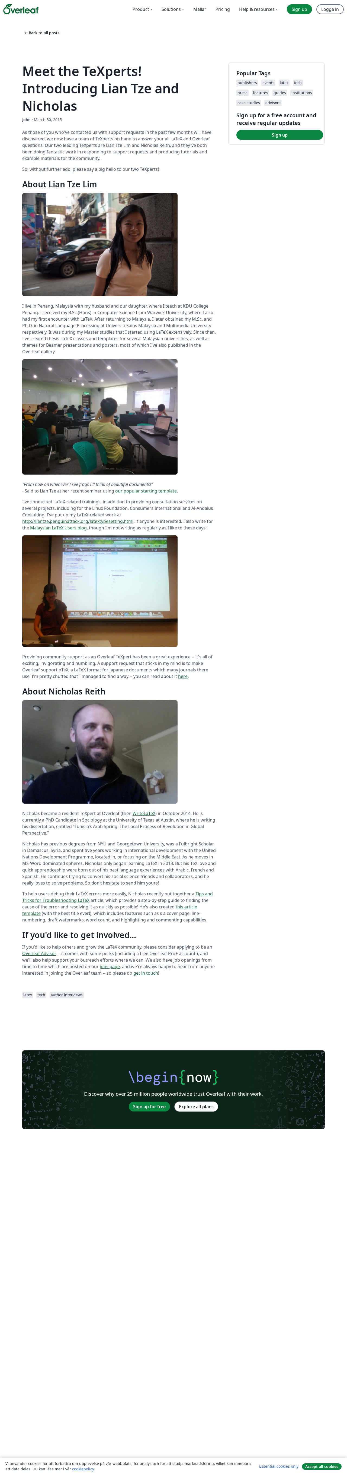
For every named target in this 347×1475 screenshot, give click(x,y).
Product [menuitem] (141, 9)
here (183, 676)
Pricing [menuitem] (223, 9)
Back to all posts (41, 32)
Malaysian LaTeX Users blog (58, 528)
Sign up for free (149, 1107)
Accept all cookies (321, 1466)
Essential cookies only (278, 1466)
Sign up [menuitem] (299, 9)
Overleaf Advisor (39, 953)
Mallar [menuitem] (199, 9)
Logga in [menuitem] (330, 9)
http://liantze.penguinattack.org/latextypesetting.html (77, 521)
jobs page (110, 966)
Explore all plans (196, 1107)
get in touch (145, 973)
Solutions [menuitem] (171, 9)
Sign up (280, 135)
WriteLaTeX (144, 813)
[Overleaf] (20, 9)
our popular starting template (146, 491)
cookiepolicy (83, 1468)
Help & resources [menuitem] (257, 9)
